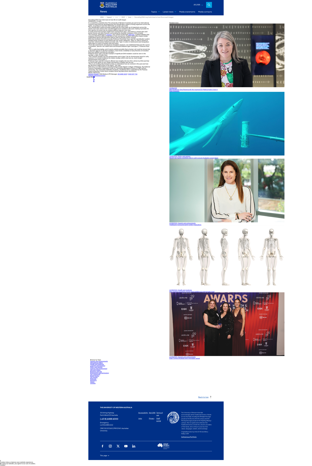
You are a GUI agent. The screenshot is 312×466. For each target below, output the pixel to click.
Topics (154, 11)
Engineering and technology (99, 373)
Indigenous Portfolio (189, 437)
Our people (94, 377)
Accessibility (143, 413)
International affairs (96, 363)
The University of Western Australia (116, 407)
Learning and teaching (97, 366)
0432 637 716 (132, 74)
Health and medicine (97, 364)
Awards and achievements (99, 361)
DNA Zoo (131, 34)
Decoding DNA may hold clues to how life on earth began (154, 17)
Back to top (203, 397)
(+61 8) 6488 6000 (109, 418)
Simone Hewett (93, 74)
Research (93, 380)
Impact (109, 17)
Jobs (140, 418)
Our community (95, 374)
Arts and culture (95, 370)
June (129, 17)
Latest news (168, 11)
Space (92, 382)
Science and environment (96, 75)
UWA (102, 17)
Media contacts (205, 11)
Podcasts (93, 379)
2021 (123, 17)
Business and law (96, 371)
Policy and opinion (96, 367)
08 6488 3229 (122, 74)
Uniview (93, 383)
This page (103, 455)
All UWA (197, 4)
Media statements (187, 11)
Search (209, 5)
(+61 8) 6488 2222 (106, 425)
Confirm (2, 465)
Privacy (151, 418)
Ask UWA (152, 413)
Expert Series (94, 376)
